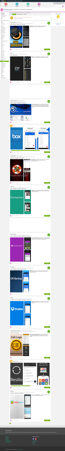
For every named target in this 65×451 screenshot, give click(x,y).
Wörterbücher (2, 75)
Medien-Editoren (3, 51)
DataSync (12, 391)
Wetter (2, 73)
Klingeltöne (6, 438)
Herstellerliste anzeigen (58, 23)
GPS (1, 43)
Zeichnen (2, 76)
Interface (2, 45)
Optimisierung (2, 56)
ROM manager (13, 22)
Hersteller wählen (34, 440)
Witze (1, 74)
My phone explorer (13, 100)
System (2, 22)
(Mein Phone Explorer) (21, 100)
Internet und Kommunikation (4, 20)
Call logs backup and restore (15, 330)
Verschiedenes (15, 102)
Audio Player (2, 26)
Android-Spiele (7, 436)
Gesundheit (2, 42)
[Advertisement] (4, 93)
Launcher (2, 48)
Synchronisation (24, 102)
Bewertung (24, 14)
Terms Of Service (19, 449)
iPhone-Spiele (7, 437)
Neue (10, 14)
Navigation (2, 21)
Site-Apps (2, 62)
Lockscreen (2, 50)
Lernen (2, 49)
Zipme (11, 53)
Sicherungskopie (3, 61)
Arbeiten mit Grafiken (3, 15)
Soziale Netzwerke (3, 63)
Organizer (2, 57)
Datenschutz (2, 37)
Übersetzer (2, 70)
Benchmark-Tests (3, 30)
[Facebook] (33, 439)
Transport (2, 69)
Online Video (2, 55)
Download (2, 38)
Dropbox (11, 297)
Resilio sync (18, 361)
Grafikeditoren (2, 44)
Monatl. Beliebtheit (19, 14)
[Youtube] (36, 439)
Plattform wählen (58, 24)
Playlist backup (13, 155)
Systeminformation (23, 236)
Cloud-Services (19, 188)
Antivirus (2, 25)
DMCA (22, 449)
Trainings (2, 68)
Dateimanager (2, 36)
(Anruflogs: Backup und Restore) (26, 330)
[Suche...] (63, 6)
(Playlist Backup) (19, 155)
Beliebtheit (14, 14)
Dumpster (12, 186)
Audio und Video (3, 16)
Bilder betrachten (3, 32)
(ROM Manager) (18, 22)
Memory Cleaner (13, 234)
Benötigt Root (2, 31)
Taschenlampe (3, 67)
